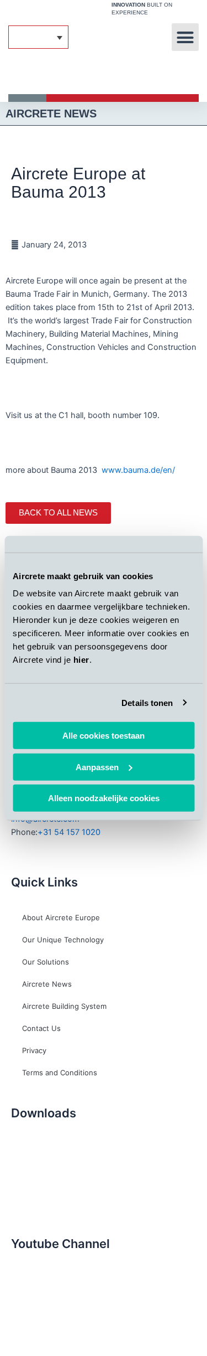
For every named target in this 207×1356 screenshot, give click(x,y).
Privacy (34, 1050)
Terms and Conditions (59, 1072)
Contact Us (41, 1028)
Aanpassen (97, 766)
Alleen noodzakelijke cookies (104, 798)
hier (81, 659)
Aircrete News (47, 983)
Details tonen (147, 702)
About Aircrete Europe (61, 917)
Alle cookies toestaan (103, 735)
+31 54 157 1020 (69, 832)
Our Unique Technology (63, 939)
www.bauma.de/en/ (139, 470)
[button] (185, 37)
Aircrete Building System (64, 1006)
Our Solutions (45, 961)
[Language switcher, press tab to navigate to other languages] (38, 37)
